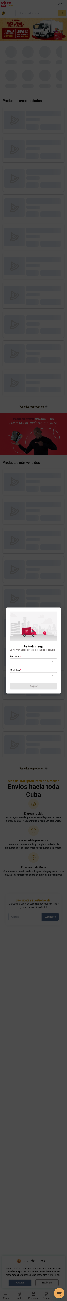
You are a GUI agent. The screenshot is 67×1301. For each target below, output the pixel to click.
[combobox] (33, 662)
